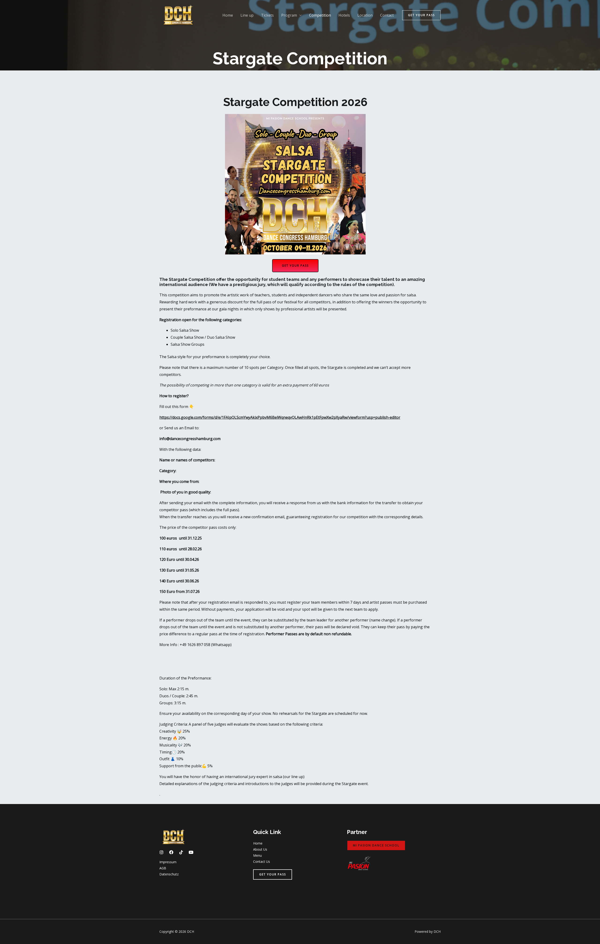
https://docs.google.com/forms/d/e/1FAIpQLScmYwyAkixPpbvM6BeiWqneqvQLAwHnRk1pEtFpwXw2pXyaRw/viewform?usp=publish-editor (279, 417)
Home (227, 15)
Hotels (344, 15)
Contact (387, 15)
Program (289, 15)
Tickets (267, 15)
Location (365, 15)
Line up (247, 15)
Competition (320, 15)
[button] (421, 15)
